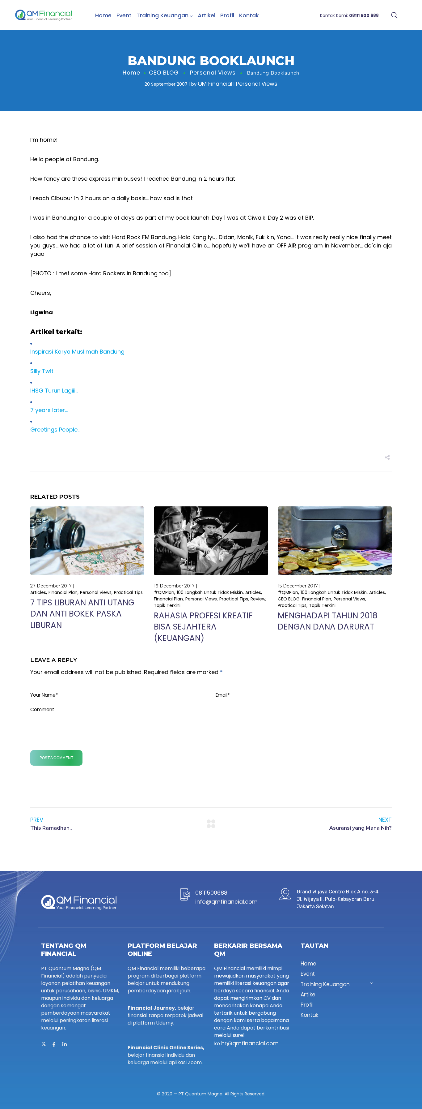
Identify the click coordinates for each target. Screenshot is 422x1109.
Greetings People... (55, 429)
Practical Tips (128, 592)
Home (103, 15)
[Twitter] (43, 1044)
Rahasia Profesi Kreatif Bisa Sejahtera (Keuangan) (203, 627)
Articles (38, 592)
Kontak (249, 15)
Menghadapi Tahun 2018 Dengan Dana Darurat (328, 621)
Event (124, 15)
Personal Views (213, 72)
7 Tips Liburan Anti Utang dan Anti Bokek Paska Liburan (82, 614)
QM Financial (215, 84)
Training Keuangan (162, 15)
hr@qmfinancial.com (250, 1043)
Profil (227, 15)
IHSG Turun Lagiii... (54, 390)
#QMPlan (164, 592)
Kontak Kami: (349, 15)
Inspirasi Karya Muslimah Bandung (77, 351)
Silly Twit (41, 371)
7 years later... (49, 410)
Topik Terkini (167, 605)
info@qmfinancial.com (226, 901)
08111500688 (211, 892)
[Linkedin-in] (64, 1044)
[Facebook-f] (54, 1044)
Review (258, 599)
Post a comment (56, 758)
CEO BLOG (164, 72)
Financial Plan (63, 592)
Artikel (206, 15)
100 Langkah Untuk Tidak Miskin (210, 592)
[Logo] (43, 15)
